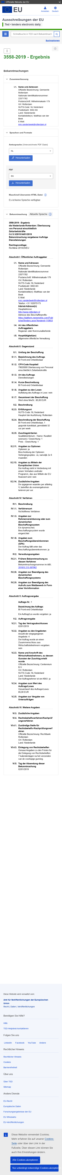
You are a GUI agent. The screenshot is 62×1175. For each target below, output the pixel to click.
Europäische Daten (12, 1106)
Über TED (8, 1081)
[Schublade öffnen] (7, 50)
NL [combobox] (12, 151)
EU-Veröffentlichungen (13, 1122)
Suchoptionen (53, 40)
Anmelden (45, 11)
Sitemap (7, 1087)
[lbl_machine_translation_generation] (45, 195)
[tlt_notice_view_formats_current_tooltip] (50, 214)
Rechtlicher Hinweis (12, 1057)
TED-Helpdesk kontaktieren (16, 1028)
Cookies (7, 1062)
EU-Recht (7, 1101)
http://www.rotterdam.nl (29, 312)
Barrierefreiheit (10, 1067)
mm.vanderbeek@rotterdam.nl (32, 124)
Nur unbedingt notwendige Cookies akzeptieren (35, 1168)
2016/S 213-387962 (27, 567)
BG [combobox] (12, 176)
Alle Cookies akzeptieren (25, 1160)
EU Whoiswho (9, 1117)
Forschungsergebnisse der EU (17, 1112)
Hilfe (5, 1023)
